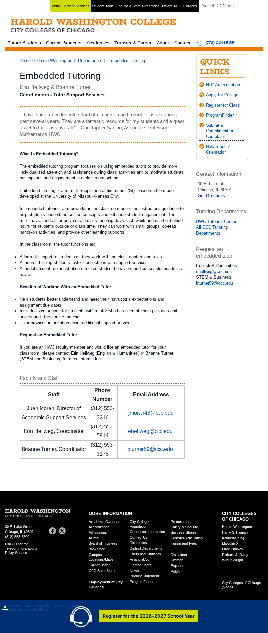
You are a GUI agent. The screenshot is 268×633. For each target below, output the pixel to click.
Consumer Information (147, 532)
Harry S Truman (235, 532)
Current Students (63, 42)
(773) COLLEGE (219, 43)
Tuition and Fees (184, 543)
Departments (90, 60)
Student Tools (103, 6)
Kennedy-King (233, 538)
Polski (175, 571)
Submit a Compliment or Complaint (219, 131)
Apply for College (222, 94)
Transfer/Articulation (187, 538)
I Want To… (171, 6)
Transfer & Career (133, 42)
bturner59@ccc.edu (150, 449)
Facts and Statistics (145, 554)
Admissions (98, 532)
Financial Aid (139, 559)
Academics (98, 42)
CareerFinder (99, 565)
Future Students (24, 42)
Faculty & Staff (128, 6)
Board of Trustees (103, 543)
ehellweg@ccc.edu (150, 431)
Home (25, 60)
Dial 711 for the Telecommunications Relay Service (21, 548)
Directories (150, 6)
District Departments (146, 548)
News (134, 571)
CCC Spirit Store (102, 571)
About (163, 42)
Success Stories (184, 532)
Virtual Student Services (71, 6)
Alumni (94, 538)
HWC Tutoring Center (216, 221)
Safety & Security (184, 527)
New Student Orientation (218, 149)
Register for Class (223, 105)
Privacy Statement (144, 576)
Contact (182, 42)
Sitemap (177, 560)
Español (177, 566)
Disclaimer (179, 555)
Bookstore (97, 549)
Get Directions (211, 195)
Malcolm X (230, 543)
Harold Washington (54, 60)
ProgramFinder (220, 115)
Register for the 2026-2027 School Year (149, 616)
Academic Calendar (104, 522)
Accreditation (99, 527)
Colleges (190, 6)
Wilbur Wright (232, 560)
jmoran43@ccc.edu (151, 413)
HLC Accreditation (223, 84)
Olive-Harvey (232, 549)
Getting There (141, 565)
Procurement (181, 522)
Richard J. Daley (235, 555)
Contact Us (139, 537)
